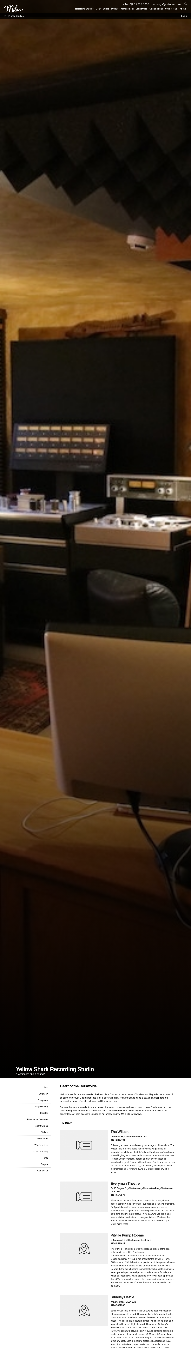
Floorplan (43, 1112)
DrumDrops (141, 8)
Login (184, 15)
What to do (42, 1138)
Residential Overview (37, 1119)
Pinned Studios (16, 15)
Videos (44, 1132)
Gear (98, 8)
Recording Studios (84, 8)
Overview (43, 1093)
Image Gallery (41, 1106)
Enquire (44, 1164)
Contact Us (42, 1170)
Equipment (43, 1100)
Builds (106, 8)
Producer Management (122, 8)
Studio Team (171, 8)
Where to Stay (41, 1145)
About (183, 8)
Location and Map (39, 1151)
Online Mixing (156, 8)
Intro (46, 1087)
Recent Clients (41, 1125)
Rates (45, 1157)
